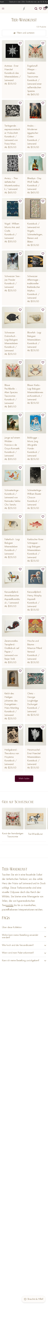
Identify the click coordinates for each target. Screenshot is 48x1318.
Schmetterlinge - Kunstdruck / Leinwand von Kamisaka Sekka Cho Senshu (12, 497)
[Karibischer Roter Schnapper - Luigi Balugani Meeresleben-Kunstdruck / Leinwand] (35, 524)
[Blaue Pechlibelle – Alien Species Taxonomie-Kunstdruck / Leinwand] (12, 370)
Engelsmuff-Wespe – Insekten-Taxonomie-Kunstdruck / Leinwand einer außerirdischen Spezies (34, 78)
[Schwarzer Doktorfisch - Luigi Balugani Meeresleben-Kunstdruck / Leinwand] (12, 317)
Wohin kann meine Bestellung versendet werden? (20, 936)
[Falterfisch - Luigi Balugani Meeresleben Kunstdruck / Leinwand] (12, 524)
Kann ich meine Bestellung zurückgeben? (20, 960)
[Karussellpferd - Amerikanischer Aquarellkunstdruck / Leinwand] (12, 577)
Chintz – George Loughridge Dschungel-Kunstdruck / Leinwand (33, 702)
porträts (9, 905)
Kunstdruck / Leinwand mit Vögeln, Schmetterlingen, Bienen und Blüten (35, 232)
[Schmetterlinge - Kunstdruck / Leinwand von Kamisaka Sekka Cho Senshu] (12, 475)
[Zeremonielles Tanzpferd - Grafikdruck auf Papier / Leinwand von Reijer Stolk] (12, 626)
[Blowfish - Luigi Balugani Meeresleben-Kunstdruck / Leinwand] (35, 317)
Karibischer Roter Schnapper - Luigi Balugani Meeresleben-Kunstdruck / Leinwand (35, 548)
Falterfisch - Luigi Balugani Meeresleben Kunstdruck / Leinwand (12, 546)
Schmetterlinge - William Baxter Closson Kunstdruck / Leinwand (34, 497)
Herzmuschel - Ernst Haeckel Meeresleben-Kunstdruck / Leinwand (34, 757)
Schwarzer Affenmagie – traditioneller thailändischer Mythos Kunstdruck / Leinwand (34, 287)
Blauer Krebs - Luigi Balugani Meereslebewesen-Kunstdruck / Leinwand (35, 392)
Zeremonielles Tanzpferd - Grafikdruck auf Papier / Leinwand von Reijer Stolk (11, 650)
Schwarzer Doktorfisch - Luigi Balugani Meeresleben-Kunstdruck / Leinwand (11, 341)
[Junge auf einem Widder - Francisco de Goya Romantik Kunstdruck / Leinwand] (12, 423)
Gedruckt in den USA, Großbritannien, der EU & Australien (23, 2)
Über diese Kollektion (12, 927)
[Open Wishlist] (40, 8)
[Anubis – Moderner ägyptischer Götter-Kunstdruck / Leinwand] (35, 110)
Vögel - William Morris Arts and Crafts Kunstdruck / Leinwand (11, 230)
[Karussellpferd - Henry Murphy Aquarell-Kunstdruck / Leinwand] (35, 577)
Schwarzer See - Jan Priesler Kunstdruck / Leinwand (12, 281)
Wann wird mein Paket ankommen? (18, 953)
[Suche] (36, 8)
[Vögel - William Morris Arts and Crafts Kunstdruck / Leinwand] (12, 209)
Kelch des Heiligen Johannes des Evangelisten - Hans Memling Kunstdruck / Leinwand (11, 704)
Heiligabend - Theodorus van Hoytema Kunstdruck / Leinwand (11, 757)
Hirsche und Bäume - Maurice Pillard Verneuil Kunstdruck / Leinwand (34, 650)
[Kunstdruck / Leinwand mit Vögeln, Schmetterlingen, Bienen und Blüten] (35, 209)
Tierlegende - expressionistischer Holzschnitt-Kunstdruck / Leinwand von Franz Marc (12, 135)
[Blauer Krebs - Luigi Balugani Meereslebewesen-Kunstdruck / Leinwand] (35, 370)
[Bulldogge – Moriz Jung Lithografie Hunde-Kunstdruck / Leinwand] (35, 423)
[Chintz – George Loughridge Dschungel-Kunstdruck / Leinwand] (35, 678)
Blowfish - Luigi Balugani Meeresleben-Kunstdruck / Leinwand (34, 339)
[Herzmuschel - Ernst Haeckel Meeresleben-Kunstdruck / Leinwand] (35, 735)
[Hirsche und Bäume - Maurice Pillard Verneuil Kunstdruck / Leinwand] (35, 626)
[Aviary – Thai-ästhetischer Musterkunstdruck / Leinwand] (12, 163)
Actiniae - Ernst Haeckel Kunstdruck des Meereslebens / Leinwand (12, 73)
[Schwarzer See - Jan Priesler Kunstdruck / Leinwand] (12, 261)
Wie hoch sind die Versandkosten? (18, 945)
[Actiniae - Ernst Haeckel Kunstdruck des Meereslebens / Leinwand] (12, 51)
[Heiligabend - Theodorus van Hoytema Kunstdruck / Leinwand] (12, 735)
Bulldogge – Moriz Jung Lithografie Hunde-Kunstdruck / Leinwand (33, 447)
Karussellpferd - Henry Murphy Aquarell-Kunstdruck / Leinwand (34, 599)
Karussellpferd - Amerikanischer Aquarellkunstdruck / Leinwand (12, 597)
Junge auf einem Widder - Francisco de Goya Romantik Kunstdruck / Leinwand (12, 447)
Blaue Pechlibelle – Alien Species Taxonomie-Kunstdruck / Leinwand (11, 394)
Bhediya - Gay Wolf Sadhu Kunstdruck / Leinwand (34, 183)
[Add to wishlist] (20, 43)
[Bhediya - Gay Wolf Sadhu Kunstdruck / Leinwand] (35, 163)
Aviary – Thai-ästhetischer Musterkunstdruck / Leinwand (12, 183)
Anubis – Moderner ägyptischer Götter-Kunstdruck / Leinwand (33, 135)
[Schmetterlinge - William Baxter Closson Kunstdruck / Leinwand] (35, 475)
